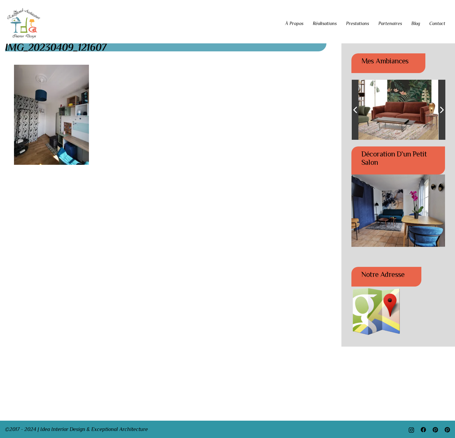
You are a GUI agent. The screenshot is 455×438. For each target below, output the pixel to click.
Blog (415, 23)
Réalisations (325, 23)
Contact (437, 23)
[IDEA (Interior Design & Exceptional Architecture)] (24, 23)
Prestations (357, 23)
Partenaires (390, 23)
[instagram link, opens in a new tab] (411, 429)
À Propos (294, 23)
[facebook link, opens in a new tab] (423, 429)
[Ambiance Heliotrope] (384, 110)
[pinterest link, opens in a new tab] (435, 429)
